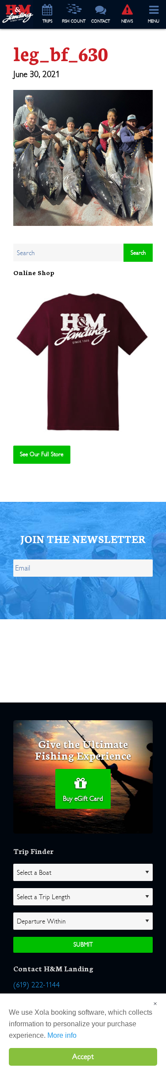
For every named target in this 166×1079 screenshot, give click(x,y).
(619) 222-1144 (36, 985)
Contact (100, 21)
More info (62, 1035)
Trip (47, 21)
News (127, 21)
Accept (83, 1056)
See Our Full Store (41, 454)
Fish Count (73, 21)
